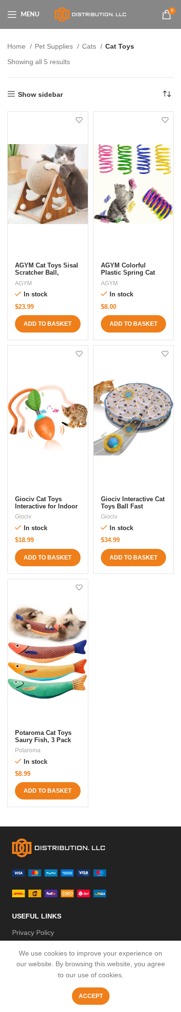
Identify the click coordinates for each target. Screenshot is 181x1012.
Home (17, 46)
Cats (90, 46)
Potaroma (28, 750)
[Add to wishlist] (79, 120)
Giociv (23, 516)
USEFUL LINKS (36, 916)
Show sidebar (40, 94)
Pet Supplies (55, 46)
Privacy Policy (33, 932)
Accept (91, 996)
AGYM (23, 283)
